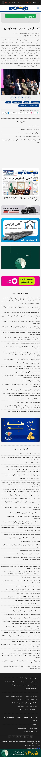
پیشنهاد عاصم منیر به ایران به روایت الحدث (28, 554)
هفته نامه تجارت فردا (16, 685)
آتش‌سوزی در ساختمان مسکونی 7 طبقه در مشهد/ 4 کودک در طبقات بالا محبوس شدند (20, 646)
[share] (17, 736)
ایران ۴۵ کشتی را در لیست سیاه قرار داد (29, 399)
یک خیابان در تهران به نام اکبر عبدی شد (29, 604)
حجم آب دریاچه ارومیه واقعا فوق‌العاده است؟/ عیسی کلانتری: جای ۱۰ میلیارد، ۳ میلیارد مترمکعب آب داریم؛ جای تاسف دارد (21, 339)
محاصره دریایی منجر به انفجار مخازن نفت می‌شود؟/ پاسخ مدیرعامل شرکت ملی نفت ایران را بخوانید (21, 558)
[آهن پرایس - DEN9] (20, 230)
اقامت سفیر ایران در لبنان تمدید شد (30, 541)
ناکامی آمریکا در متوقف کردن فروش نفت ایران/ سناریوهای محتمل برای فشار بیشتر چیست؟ (21, 667)
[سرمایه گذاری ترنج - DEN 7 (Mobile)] (20, 18)
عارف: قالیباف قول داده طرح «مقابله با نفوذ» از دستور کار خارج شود (22, 312)
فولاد (8, 102)
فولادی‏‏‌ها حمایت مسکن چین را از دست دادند (27, 136)
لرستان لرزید (37, 563)
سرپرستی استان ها (9, 717)
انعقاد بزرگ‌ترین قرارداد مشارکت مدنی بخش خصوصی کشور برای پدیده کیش (21, 141)
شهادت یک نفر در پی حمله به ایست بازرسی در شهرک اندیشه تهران (22, 359)
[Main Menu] (38, 8)
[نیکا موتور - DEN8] (20, 210)
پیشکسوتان (35, 102)
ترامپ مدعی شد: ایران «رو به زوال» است (29, 454)
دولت (26, 102)
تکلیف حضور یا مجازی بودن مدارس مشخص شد (27, 372)
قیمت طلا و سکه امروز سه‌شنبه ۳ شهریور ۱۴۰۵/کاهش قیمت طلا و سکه (20, 527)
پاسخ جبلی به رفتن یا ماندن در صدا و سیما (28, 402)
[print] (11, 97)
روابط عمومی (17, 102)
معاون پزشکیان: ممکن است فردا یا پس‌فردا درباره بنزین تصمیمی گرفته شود (21, 308)
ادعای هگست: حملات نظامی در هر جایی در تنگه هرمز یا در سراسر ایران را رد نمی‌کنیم (21, 385)
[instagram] (31, 736)
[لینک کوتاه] (29, 97)
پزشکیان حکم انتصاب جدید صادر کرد (30, 550)
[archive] (9, 736)
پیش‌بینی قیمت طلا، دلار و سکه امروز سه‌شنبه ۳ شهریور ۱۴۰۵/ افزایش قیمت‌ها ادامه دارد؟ (21, 333)
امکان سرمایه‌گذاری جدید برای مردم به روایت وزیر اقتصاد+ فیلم (23, 590)
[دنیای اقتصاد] (18, 8)
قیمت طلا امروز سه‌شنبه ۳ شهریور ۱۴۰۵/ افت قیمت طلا (25, 513)
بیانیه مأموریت (22, 728)
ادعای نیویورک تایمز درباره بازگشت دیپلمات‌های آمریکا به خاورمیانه (22, 475)
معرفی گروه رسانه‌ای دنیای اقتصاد (28, 682)
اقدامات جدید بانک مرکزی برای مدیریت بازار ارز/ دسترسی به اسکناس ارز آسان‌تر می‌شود (21, 582)
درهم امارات (14, 3)
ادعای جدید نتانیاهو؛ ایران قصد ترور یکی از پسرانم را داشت (24, 411)
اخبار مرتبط (20, 121)
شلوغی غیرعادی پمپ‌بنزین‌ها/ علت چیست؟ (28, 363)
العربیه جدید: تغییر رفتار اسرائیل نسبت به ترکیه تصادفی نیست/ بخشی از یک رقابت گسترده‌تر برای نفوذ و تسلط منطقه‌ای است (20, 622)
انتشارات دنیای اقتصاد (31, 696)
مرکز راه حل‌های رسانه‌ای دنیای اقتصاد (27, 706)
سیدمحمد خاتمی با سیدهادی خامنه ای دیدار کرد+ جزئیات (24, 495)
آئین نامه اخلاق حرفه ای (30, 732)
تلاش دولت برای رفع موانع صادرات (30, 130)
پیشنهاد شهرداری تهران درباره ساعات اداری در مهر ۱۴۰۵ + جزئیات (23, 390)
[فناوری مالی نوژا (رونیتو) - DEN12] (20, 430)
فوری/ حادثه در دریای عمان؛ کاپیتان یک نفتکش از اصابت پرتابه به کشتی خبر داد (20, 328)
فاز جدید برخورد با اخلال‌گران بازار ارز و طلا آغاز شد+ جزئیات (24, 538)
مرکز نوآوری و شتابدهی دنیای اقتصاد (27, 699)
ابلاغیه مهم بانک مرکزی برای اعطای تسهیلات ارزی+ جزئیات (24, 618)
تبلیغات (26, 717)
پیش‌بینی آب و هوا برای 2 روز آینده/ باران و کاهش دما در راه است (22, 632)
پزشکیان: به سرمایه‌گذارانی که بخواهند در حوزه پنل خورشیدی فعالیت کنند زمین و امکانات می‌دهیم (21, 628)
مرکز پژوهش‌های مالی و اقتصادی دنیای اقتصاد (24, 703)
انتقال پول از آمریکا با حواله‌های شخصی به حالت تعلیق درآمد (23, 597)
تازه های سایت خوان (20, 449)
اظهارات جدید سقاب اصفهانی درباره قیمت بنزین (27, 600)
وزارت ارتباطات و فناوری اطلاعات (29, 106)
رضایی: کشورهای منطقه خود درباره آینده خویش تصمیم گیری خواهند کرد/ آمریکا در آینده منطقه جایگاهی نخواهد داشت (21, 523)
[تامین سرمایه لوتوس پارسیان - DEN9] (20, 257)
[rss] (20, 736)
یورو (34, 3)
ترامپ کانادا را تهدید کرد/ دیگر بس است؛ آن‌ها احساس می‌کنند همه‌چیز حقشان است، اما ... (21, 317)
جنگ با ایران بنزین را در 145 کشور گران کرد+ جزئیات (26, 641)
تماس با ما (34, 717)
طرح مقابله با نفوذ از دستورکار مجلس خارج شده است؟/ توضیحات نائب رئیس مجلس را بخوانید (20, 567)
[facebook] (25, 97)
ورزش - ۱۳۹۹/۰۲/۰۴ (34, 126)
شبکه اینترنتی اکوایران (31, 685)
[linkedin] (18, 97)
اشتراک (19, 717)
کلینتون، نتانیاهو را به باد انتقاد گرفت (30, 479)
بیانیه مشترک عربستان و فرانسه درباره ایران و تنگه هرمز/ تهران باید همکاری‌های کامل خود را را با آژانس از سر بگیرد (22, 407)
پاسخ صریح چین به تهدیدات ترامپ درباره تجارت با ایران (25, 607)
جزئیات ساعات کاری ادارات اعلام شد (31, 381)
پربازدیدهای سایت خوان (20, 293)
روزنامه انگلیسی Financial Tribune (28, 710)
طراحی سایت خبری (33, 748)
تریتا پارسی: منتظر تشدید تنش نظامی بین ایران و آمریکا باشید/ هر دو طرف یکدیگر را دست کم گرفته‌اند (21, 376)
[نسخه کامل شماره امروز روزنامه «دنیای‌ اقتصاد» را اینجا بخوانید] (20, 182)
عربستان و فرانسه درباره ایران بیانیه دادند (29, 304)
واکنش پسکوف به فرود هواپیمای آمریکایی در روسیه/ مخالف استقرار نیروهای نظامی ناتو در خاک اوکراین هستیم (22, 471)
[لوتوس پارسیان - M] (20, 753)
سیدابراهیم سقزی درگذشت (33, 463)
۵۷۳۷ (32, 33)
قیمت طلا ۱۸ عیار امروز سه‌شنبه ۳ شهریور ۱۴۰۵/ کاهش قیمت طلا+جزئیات (23, 517)
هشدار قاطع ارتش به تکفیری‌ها (32, 531)
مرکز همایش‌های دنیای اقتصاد (14, 696)
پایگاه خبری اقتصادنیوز (31, 688)
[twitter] (22, 97)
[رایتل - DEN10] (20, 281)
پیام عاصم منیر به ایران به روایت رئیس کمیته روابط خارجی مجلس (22, 534)
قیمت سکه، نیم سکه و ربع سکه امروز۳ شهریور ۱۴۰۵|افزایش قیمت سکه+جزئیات (22, 508)
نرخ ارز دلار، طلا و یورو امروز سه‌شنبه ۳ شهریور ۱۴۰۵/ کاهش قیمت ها (21, 498)
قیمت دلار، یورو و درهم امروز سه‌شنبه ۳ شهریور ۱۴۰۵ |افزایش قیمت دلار (21, 503)
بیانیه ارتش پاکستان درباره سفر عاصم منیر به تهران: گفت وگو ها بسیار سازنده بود (21, 348)
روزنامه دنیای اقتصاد (10, 682)
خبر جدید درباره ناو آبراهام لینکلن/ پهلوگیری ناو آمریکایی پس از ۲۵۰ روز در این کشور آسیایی (20, 458)
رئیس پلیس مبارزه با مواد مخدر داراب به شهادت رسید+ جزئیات (23, 466)
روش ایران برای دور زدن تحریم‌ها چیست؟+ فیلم (27, 650)
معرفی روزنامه (33, 728)
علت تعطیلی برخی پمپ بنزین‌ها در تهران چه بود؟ (26, 611)
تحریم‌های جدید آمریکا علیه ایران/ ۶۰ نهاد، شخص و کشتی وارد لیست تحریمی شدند (21, 322)
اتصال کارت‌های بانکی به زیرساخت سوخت (28, 133)
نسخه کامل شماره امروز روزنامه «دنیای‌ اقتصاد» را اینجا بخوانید (21, 199)
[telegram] (15, 97)
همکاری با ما (33, 721)
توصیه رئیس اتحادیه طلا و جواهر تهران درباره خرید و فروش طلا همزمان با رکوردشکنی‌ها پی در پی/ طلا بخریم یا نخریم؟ (20, 367)
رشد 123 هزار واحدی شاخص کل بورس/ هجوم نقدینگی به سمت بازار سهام (21, 546)
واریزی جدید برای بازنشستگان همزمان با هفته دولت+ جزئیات (23, 343)
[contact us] (13, 736)
